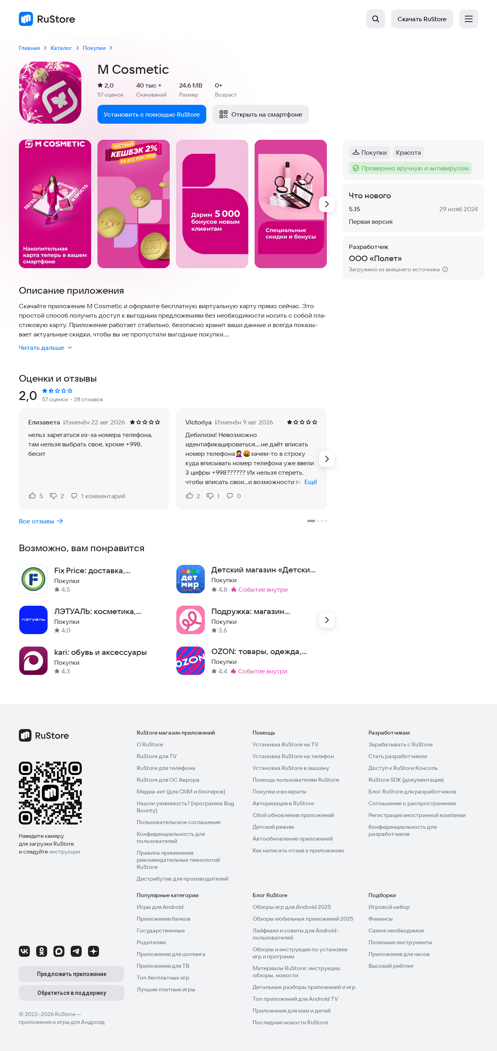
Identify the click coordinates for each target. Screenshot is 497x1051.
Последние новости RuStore (290, 1022)
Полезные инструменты (400, 942)
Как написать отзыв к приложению (298, 850)
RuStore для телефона (166, 767)
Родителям (151, 942)
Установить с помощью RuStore (152, 114)
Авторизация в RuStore (283, 803)
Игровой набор (389, 906)
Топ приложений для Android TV (295, 998)
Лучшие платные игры (166, 989)
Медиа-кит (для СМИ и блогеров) (181, 791)
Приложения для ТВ (163, 965)
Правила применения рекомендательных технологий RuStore (178, 859)
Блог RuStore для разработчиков (412, 791)
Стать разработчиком (398, 756)
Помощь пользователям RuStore (296, 779)
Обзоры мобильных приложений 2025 (303, 918)
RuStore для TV (157, 756)
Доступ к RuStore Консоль (403, 767)
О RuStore (150, 744)
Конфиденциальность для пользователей (171, 837)
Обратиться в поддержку (71, 993)
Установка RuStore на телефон (293, 756)
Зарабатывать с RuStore (401, 744)
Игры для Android (160, 906)
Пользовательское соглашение (178, 822)
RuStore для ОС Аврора (168, 779)
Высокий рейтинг (391, 965)
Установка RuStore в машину (291, 767)
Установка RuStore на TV (286, 744)
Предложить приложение (71, 974)
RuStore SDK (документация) (406, 779)
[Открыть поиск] (375, 18)
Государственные (161, 930)
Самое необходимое (396, 930)
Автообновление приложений (293, 838)
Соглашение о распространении (412, 803)
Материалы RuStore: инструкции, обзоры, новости (297, 972)
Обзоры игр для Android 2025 (292, 906)
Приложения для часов (399, 954)
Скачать (422, 19)
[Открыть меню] (468, 18)
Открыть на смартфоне (267, 114)
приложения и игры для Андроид (62, 1021)
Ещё (310, 482)
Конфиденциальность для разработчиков (402, 830)
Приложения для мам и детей (291, 1010)
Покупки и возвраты (279, 791)
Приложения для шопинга (171, 954)
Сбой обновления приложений (293, 815)
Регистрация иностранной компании (417, 815)
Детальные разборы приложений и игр (304, 987)
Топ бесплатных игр (163, 977)
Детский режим (273, 826)
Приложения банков (164, 918)
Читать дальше (41, 347)
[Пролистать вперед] (327, 204)
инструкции (64, 851)
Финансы (381, 918)
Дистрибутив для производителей (182, 878)
